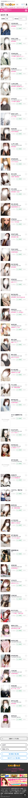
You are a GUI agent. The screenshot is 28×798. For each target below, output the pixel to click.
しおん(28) (14, 84)
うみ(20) (14, 671)
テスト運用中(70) (16, 415)
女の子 (4, 745)
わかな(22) (14, 445)
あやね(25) (14, 400)
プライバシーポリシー (8, 769)
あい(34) (14, 340)
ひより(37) (14, 430)
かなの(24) (14, 159)
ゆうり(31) (14, 610)
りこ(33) (14, 385)
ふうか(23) (14, 520)
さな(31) (14, 219)
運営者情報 (14, 768)
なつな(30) (14, 370)
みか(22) (14, 716)
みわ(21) (14, 309)
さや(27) (14, 580)
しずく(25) (14, 144)
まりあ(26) (14, 535)
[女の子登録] (26, 23)
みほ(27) (14, 475)
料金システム (5, 749)
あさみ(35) (14, 294)
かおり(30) (14, 234)
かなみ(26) (14, 656)
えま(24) (14, 69)
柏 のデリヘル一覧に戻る (14, 758)
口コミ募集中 (19, 28)
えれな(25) (14, 23)
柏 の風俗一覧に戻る (14, 754)
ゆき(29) (14, 324)
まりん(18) (14, 701)
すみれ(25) (14, 53)
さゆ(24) (14, 595)
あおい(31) (14, 625)
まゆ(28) (14, 565)
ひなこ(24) (14, 38)
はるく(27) (14, 114)
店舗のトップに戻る (14, 738)
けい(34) (14, 189)
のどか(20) (14, 264)
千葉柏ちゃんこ (7, 10)
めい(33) (14, 355)
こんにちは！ (23, 4)
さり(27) (14, 99)
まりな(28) (14, 460)
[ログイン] (26, 4)
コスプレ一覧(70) (16, 490)
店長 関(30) (14, 550)
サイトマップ (9, 768)
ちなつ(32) (14, 249)
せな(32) (14, 279)
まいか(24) (14, 204)
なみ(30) (14, 129)
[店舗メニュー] (2, 10)
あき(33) (14, 505)
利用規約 (19, 768)
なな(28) (14, 686)
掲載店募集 (21, 769)
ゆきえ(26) (14, 641)
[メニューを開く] (2, 4)
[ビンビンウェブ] (1, 7)
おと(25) (14, 174)
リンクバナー (16, 769)
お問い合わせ (14, 771)
